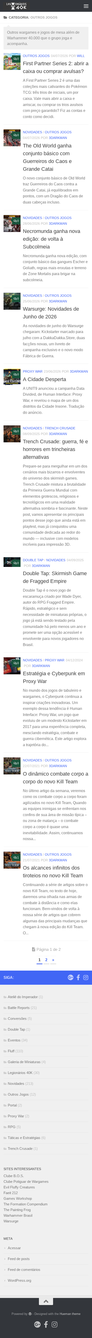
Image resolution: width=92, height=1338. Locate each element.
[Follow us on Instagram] (85, 977)
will (81, 56)
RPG (12, 1127)
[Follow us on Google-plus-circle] (70, 977)
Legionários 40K (20, 1073)
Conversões (17, 1019)
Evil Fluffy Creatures (19, 1187)
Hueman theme (70, 1314)
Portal (12, 1105)
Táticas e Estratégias (24, 1138)
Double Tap (33, 560)
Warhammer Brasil (18, 1215)
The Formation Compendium (26, 1204)
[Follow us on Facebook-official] (78, 977)
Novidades (32, 132)
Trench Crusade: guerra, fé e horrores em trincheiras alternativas (55, 449)
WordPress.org (19, 1280)
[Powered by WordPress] (30, 1313)
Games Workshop (18, 1198)
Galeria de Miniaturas (24, 1062)
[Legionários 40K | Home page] (20, 6)
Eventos (14, 1040)
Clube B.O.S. (14, 1176)
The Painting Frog (17, 1210)
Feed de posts (19, 1259)
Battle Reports (19, 1008)
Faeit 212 (11, 1193)
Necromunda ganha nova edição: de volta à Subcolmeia (51, 239)
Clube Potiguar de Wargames (26, 1181)
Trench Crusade (60, 428)
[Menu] (86, 6)
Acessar (14, 1248)
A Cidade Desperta (44, 379)
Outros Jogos (36, 56)
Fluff (11, 1051)
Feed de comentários (24, 1270)
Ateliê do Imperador (23, 997)
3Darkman (58, 138)
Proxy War (32, 371)
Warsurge (11, 1221)
